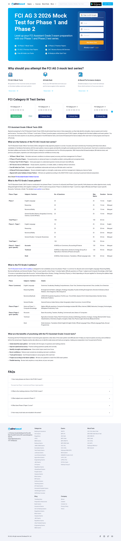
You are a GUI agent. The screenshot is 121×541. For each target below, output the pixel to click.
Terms (62, 508)
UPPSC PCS (64, 460)
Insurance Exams (39, 506)
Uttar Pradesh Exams (40, 523)
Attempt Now (16, 116)
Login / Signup (107, 4)
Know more (12, 91)
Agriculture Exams (39, 457)
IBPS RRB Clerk (65, 443)
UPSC (36, 438)
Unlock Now (46, 116)
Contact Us (64, 504)
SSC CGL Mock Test (92, 431)
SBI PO (63, 431)
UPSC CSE (63, 457)
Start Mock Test (92, 42)
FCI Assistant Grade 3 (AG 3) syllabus (22, 269)
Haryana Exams (39, 474)
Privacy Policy (64, 506)
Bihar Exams (38, 476)
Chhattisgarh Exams (40, 490)
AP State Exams (39, 486)
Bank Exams (38, 504)
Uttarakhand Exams (40, 469)
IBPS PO (63, 433)
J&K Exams (38, 462)
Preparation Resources (41, 501)
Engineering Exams (40, 460)
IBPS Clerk (63, 438)
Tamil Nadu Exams (39, 450)
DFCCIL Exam (64, 462)
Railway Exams (39, 443)
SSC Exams (38, 433)
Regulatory (37, 436)
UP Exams (37, 464)
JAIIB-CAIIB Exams (40, 445)
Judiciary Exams (39, 452)
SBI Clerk (63, 436)
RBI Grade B (64, 452)
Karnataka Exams (39, 448)
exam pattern (38, 189)
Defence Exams (39, 481)
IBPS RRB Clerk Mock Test (94, 433)
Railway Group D (65, 464)
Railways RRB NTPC (66, 450)
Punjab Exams (38, 471)
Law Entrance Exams (40, 455)
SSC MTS (89, 443)
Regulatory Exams (39, 511)
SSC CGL (63, 445)
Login (97, 47)
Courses (38, 4)
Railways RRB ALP (92, 445)
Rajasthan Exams (39, 467)
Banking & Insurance (40, 431)
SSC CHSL (64, 448)
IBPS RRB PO (64, 441)
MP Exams (37, 479)
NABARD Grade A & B (67, 455)
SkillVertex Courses (40, 493)
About (62, 499)
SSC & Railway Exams (40, 508)
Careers (63, 501)
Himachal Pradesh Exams (41, 488)
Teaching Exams (39, 483)
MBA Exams (38, 441)
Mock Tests (45, 4)
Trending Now (38, 499)
